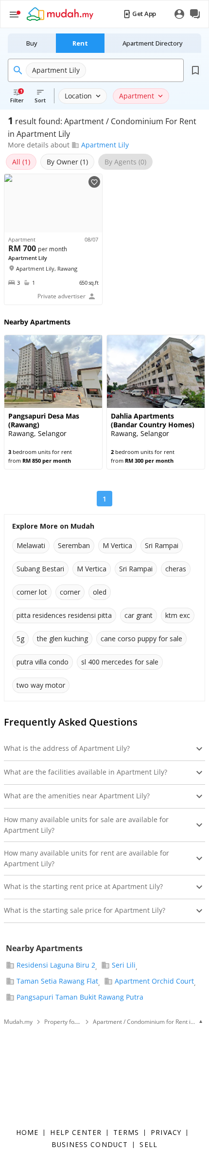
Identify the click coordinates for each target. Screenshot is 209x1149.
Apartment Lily (105, 144)
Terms (126, 1132)
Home (27, 1132)
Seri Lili (124, 965)
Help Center (76, 1132)
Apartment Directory (152, 43)
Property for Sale (67, 1022)
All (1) (21, 161)
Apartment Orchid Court (154, 981)
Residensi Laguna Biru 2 (56, 965)
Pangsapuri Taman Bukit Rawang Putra (80, 997)
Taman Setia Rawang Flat (57, 981)
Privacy (166, 1132)
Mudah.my (18, 1022)
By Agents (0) (125, 161)
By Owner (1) (67, 161)
